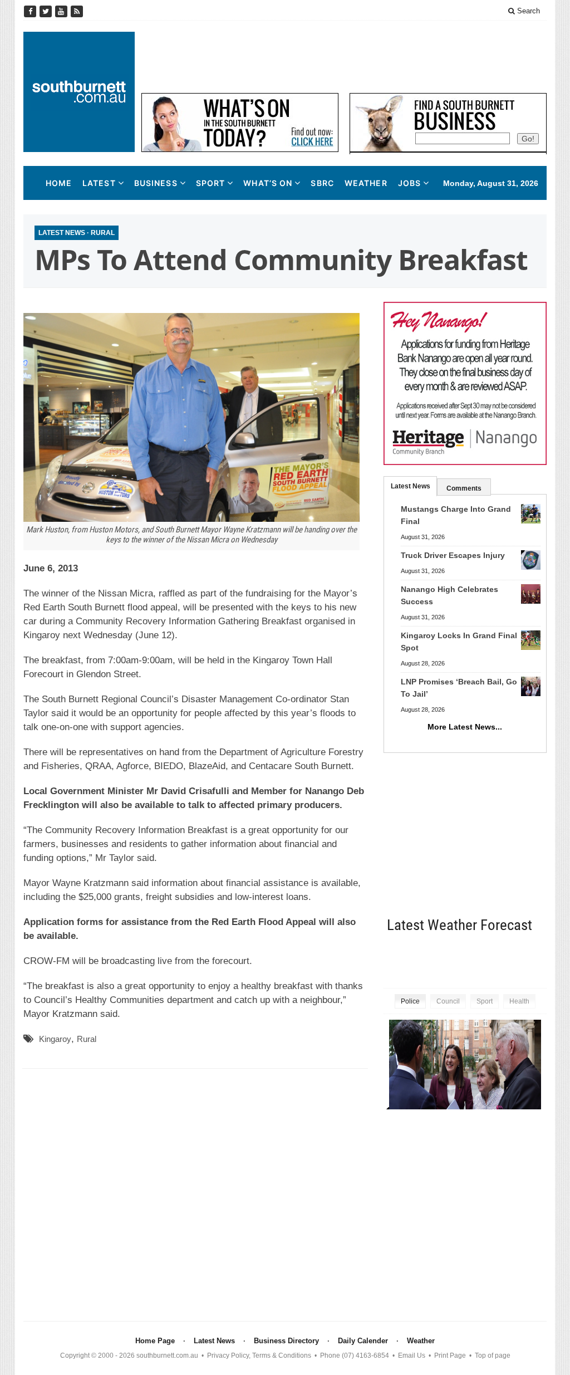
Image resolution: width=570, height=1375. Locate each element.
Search (527, 11)
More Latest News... (465, 726)
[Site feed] (76, 11)
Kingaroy (55, 1039)
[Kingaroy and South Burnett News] (79, 92)
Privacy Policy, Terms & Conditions (259, 1355)
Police (410, 1001)
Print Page (450, 1355)
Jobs (409, 183)
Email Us (411, 1355)
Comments (463, 488)
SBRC (322, 183)
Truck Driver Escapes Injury (453, 555)
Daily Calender (363, 1341)
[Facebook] (31, 11)
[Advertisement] (344, 57)
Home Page (155, 1341)
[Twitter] (47, 11)
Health (519, 1001)
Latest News (61, 233)
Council (448, 1001)
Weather (366, 183)
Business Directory (286, 1341)
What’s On (267, 183)
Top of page (492, 1355)
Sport (210, 183)
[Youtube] (62, 11)
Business (156, 183)
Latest (99, 183)
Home (59, 183)
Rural (103, 233)
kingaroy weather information (541, 959)
